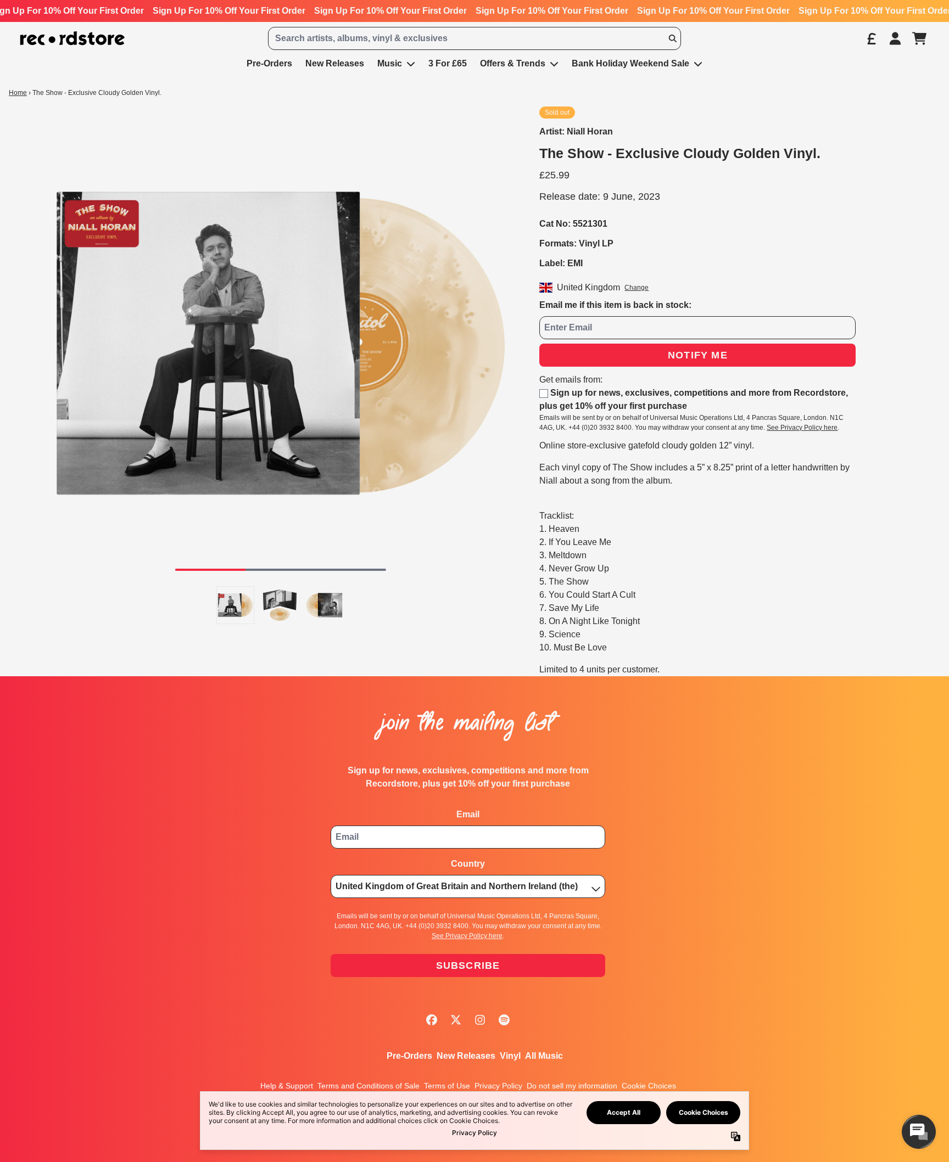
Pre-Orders (409, 1055)
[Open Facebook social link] (432, 1020)
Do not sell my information (572, 1085)
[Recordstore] (72, 38)
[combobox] (474, 38)
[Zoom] (280, 343)
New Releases (466, 1055)
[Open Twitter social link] (456, 1020)
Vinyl (510, 1055)
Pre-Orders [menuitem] (269, 63)
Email (467, 814)
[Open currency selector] (871, 38)
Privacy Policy (498, 1085)
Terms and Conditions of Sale (368, 1085)
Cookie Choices (649, 1085)
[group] (235, 605)
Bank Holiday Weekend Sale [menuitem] (630, 63)
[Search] (672, 38)
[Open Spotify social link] (504, 1020)
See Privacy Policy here (802, 427)
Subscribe (468, 965)
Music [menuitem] (389, 63)
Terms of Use (447, 1085)
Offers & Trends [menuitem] (512, 63)
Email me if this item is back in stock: (615, 305)
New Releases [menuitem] (334, 63)
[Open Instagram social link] (480, 1020)
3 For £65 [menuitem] (447, 63)
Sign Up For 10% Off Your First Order (229, 10)
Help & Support (286, 1085)
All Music (544, 1055)
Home (18, 93)
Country (468, 863)
